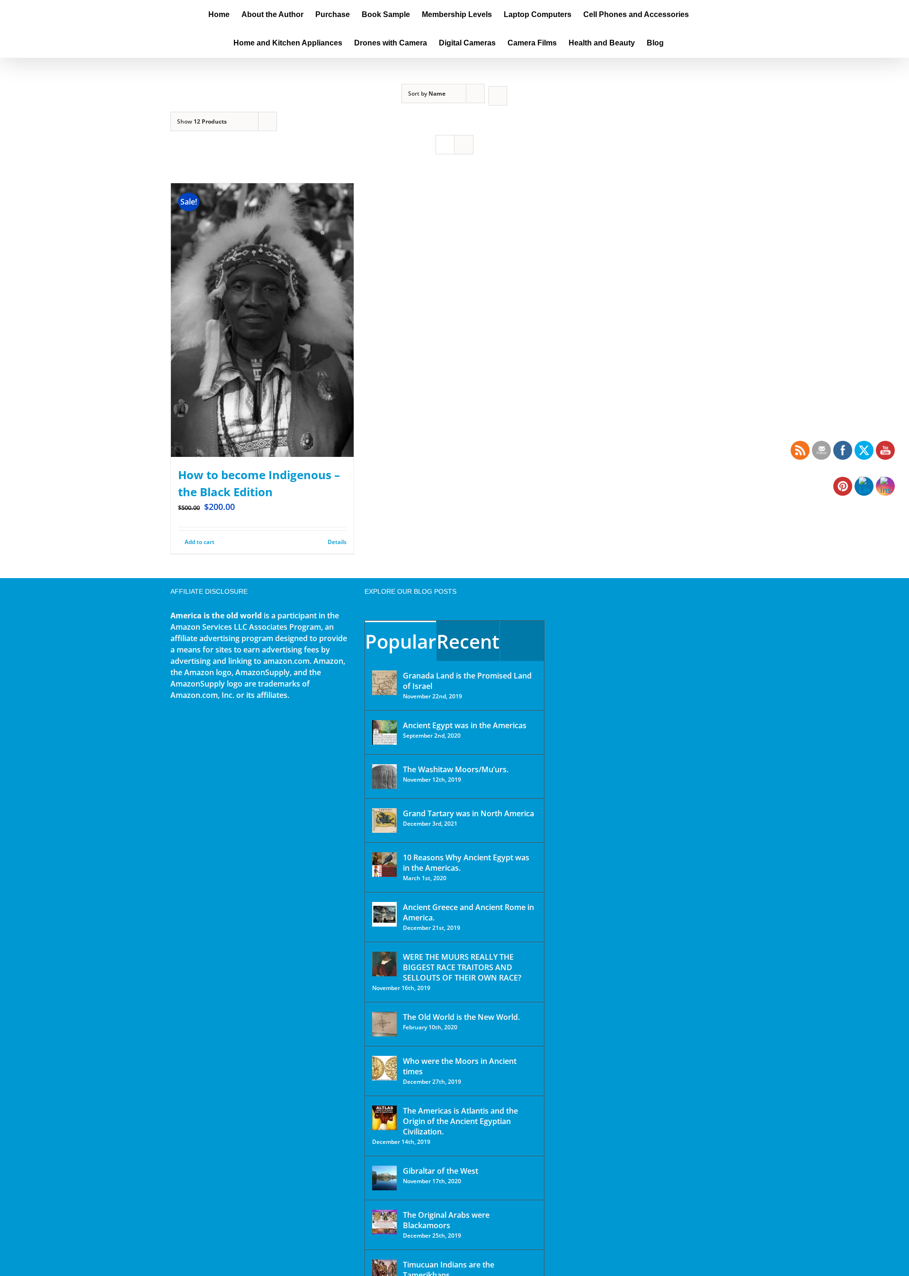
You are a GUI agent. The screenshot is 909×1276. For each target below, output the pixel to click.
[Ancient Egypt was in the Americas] (384, 732)
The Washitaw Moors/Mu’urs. (455, 769)
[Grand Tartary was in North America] (384, 820)
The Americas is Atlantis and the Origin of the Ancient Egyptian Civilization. (460, 1121)
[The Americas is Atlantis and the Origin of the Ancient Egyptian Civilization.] (384, 1118)
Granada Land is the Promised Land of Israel (467, 680)
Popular (400, 641)
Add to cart (199, 542)
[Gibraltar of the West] (384, 1178)
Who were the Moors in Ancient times (460, 1066)
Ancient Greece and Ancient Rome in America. (468, 912)
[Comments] (522, 641)
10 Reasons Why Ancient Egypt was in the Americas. (466, 862)
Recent (468, 641)
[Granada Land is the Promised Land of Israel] (384, 682)
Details (337, 542)
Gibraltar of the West (440, 1171)
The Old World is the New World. (461, 1017)
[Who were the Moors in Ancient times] (384, 1068)
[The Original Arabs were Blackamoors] (384, 1222)
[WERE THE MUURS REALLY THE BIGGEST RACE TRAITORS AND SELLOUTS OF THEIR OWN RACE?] (384, 964)
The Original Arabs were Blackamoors (446, 1220)
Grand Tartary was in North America (468, 813)
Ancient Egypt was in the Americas (464, 725)
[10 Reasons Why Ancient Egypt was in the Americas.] (384, 864)
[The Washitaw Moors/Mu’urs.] (384, 776)
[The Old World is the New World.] (384, 1024)
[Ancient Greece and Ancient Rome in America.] (384, 914)
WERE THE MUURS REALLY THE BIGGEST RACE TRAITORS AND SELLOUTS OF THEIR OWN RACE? (462, 967)
